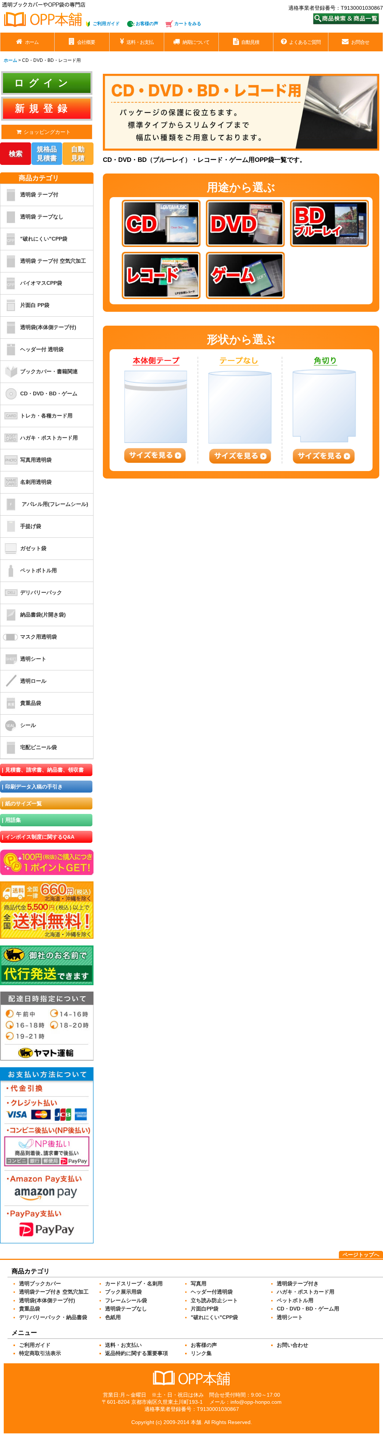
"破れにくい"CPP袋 (43, 239)
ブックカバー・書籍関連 (49, 371)
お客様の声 (147, 23)
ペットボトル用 (38, 570)
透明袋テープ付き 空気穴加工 (54, 1292)
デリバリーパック (41, 592)
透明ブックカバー (40, 1283)
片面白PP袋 (204, 1309)
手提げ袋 (30, 526)
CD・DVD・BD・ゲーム (48, 393)
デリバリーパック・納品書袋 (53, 1317)
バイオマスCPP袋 (41, 283)
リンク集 (201, 1353)
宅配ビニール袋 (38, 747)
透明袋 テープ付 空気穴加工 (53, 261)
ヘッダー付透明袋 (212, 1292)
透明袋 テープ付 (39, 194)
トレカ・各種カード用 (46, 416)
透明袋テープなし (126, 1309)
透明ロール (33, 681)
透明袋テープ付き (298, 1283)
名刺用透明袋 (36, 482)
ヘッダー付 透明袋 (42, 349)
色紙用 (113, 1317)
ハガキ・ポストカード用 (49, 438)
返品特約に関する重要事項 (136, 1353)
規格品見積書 (47, 153)
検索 (15, 153)
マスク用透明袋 (38, 637)
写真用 (198, 1283)
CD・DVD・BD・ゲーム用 (308, 1309)
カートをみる (187, 23)
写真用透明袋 (36, 460)
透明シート (33, 659)
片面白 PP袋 (34, 305)
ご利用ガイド (106, 23)
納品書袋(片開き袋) (43, 615)
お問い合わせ (292, 1345)
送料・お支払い (123, 1345)
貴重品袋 (30, 703)
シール (28, 725)
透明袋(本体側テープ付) (48, 327)
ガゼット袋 (33, 548)
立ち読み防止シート (214, 1300)
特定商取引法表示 (40, 1353)
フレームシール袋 (126, 1300)
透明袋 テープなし (42, 217)
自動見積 (78, 153)
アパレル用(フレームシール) (55, 504)
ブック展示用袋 (123, 1292)
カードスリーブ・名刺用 (134, 1283)
